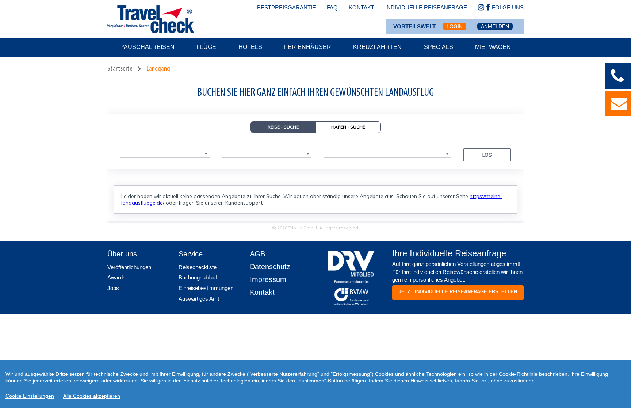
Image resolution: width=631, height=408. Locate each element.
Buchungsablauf (198, 277)
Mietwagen (493, 47)
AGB (257, 254)
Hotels (250, 47)
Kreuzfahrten (377, 47)
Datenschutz (270, 267)
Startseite (120, 69)
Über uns (122, 254)
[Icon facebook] (488, 8)
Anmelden (495, 26)
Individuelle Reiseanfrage (426, 7)
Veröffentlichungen (129, 267)
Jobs (113, 288)
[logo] (351, 263)
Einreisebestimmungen (206, 288)
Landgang (158, 69)
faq (332, 7)
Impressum (268, 279)
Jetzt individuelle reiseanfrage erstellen (458, 291)
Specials (438, 47)
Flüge (206, 47)
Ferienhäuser (307, 47)
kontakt (361, 7)
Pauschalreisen (147, 47)
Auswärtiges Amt (199, 298)
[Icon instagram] (481, 8)
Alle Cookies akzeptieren (91, 396)
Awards (116, 277)
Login (455, 26)
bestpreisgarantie (286, 7)
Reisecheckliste (198, 267)
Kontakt (262, 292)
